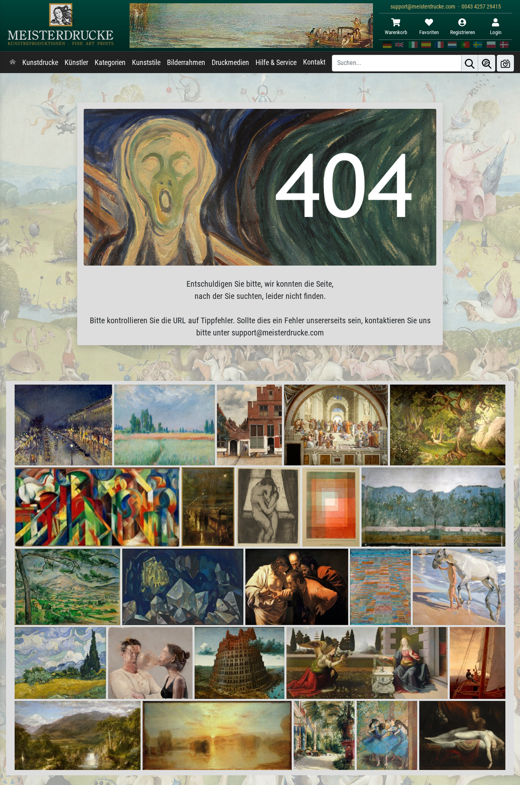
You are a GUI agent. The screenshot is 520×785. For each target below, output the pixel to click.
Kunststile (146, 62)
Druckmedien (230, 62)
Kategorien (110, 62)
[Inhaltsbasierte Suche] (486, 63)
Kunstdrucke (40, 62)
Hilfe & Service (276, 62)
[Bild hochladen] (505, 63)
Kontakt (314, 62)
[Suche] (469, 63)
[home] (12, 62)
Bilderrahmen (186, 62)
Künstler (76, 62)
